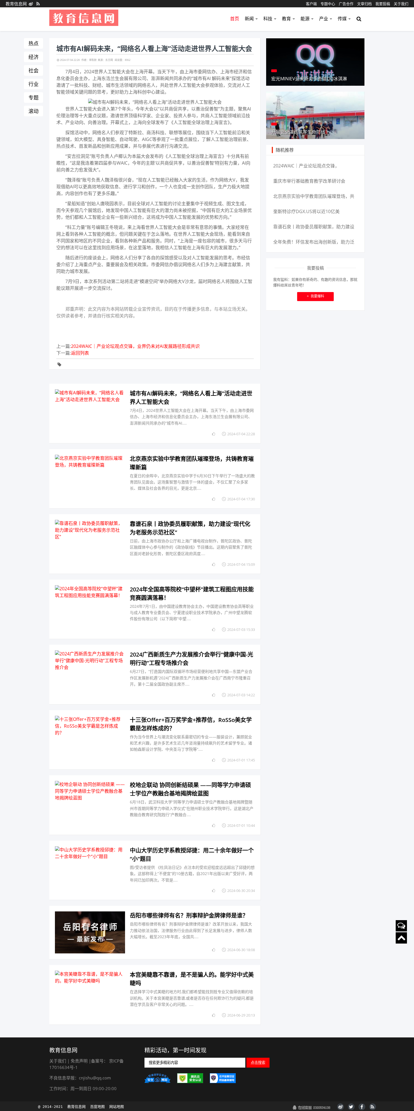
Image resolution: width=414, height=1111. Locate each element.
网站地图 (116, 1107)
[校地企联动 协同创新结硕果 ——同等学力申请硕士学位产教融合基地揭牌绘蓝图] (90, 805)
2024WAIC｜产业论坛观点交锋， (306, 166)
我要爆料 (315, 296)
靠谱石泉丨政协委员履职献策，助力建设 (313, 227)
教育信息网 (16, 3)
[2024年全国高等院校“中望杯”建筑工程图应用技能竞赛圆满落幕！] (90, 609)
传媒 (342, 19)
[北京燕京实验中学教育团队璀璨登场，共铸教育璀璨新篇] (90, 479)
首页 (234, 19)
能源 (305, 19)
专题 (33, 97)
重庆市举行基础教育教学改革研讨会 (309, 181)
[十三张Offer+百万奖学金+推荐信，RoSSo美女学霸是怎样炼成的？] (90, 740)
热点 (33, 43)
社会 (33, 70)
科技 (267, 19)
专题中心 (327, 3)
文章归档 (364, 3)
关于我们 (401, 3)
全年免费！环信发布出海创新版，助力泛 (313, 242)
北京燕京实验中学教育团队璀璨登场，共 (313, 196)
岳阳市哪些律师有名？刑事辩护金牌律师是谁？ (189, 915)
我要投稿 (382, 3)
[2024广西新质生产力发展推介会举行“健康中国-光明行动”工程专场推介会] (90, 674)
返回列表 (80, 353)
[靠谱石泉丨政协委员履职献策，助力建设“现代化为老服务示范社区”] (90, 544)
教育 (286, 19)
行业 (33, 84)
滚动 (33, 111)
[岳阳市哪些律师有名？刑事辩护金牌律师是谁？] (90, 932)
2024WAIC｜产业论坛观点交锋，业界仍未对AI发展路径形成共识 (135, 346)
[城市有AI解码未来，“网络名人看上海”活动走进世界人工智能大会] (90, 413)
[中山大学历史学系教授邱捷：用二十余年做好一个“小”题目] (90, 870)
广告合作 (346, 3)
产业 (323, 19)
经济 (33, 57)
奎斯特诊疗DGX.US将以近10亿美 (306, 211)
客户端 (311, 3)
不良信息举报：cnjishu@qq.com (80, 1078)
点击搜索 (258, 1062)
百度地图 (97, 1107)
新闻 (249, 19)
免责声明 (79, 1061)
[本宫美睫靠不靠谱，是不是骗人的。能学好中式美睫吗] (90, 995)
